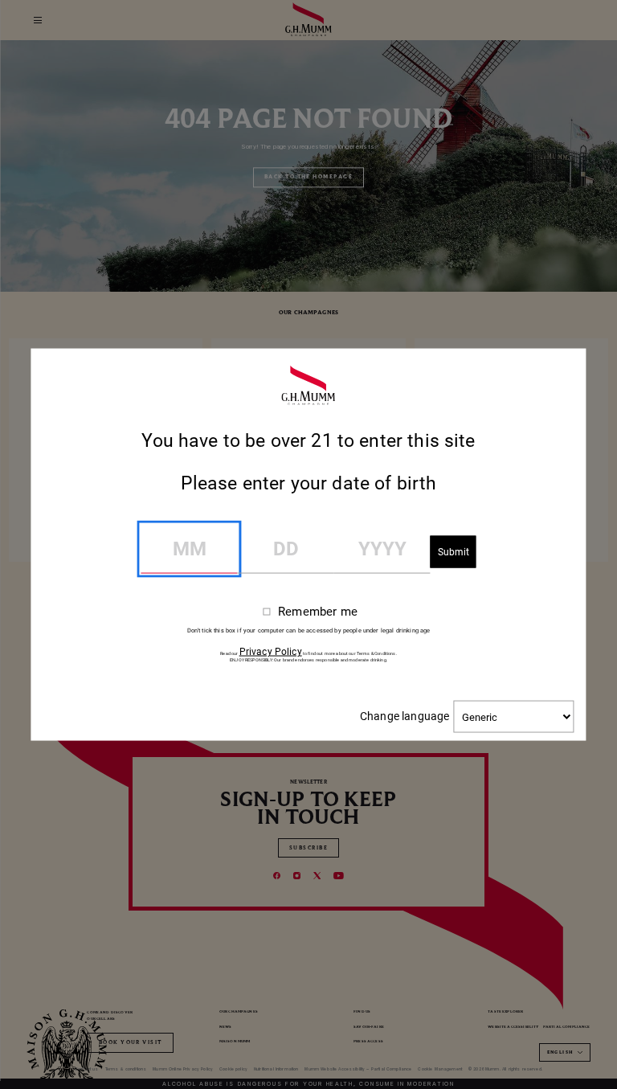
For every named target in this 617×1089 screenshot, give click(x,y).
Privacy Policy (270, 651)
